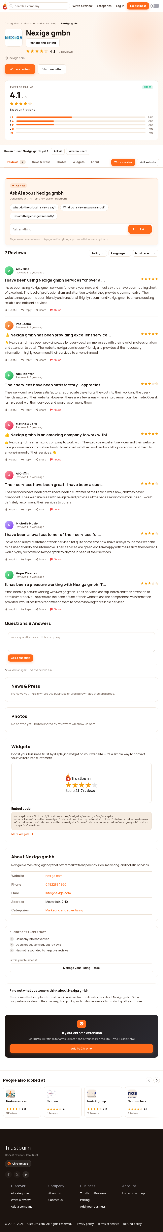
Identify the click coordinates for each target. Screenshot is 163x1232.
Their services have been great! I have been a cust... (55, 484)
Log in (120, 6)
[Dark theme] (155, 6)
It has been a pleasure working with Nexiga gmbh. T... (55, 584)
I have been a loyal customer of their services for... (53, 534)
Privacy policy (85, 1224)
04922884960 (56, 884)
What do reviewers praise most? (84, 207)
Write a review (82, 6)
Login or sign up (133, 1193)
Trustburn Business (93, 1193)
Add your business (93, 1206)
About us (54, 1193)
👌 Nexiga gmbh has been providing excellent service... (58, 335)
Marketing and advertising (40, 23)
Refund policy (132, 1224)
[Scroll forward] (156, 1080)
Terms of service (108, 1224)
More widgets (20, 834)
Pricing (85, 1200)
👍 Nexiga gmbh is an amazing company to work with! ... (58, 434)
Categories (104, 6)
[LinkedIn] (25, 1174)
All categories (20, 1193)
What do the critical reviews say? (34, 207)
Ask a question (20, 658)
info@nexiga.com (58, 893)
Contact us (55, 1200)
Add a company (21, 1206)
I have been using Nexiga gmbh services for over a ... (55, 280)
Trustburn (18, 1147)
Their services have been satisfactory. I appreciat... (54, 385)
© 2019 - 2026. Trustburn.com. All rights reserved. (38, 1224)
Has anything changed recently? (33, 216)
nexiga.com (54, 876)
